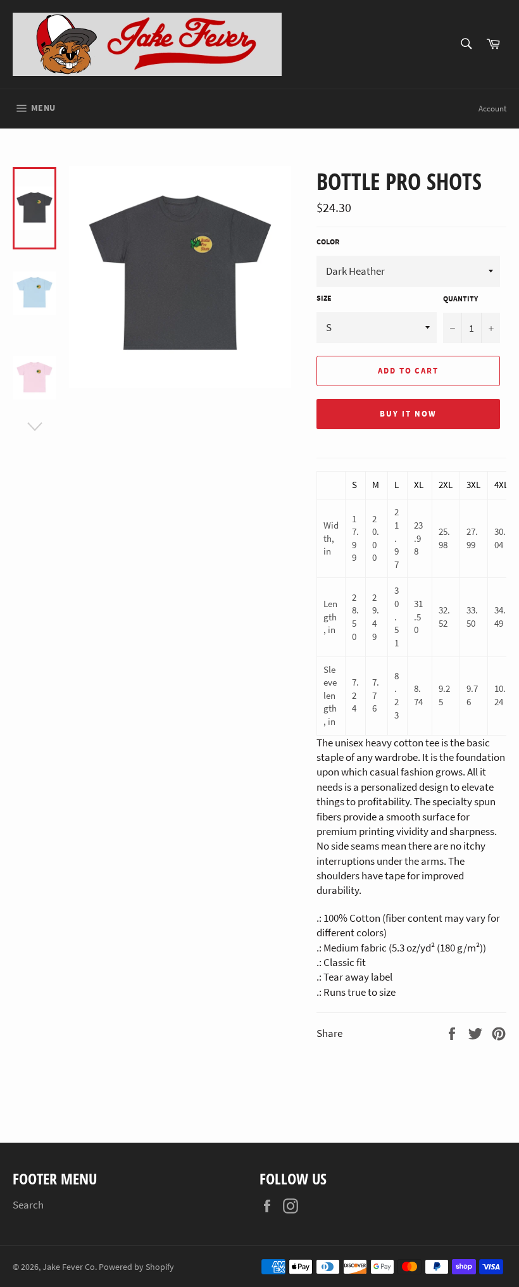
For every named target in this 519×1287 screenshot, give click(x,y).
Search (28, 1205)
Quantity (460, 298)
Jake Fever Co (68, 1267)
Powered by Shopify (136, 1267)
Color (327, 241)
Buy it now (408, 413)
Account (492, 108)
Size (324, 298)
